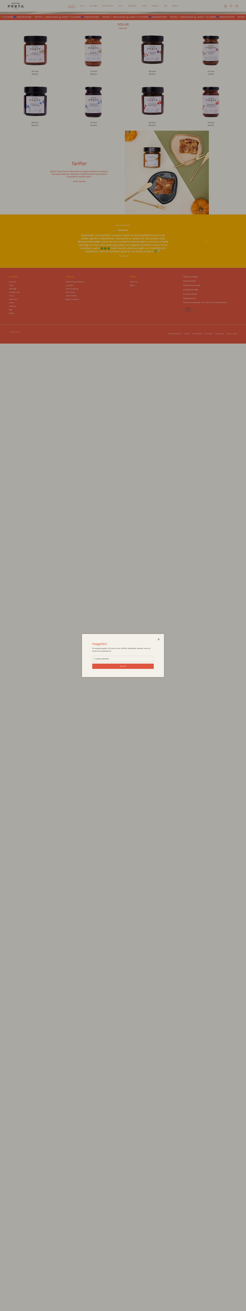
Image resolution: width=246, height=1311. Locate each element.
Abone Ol (123, 666)
